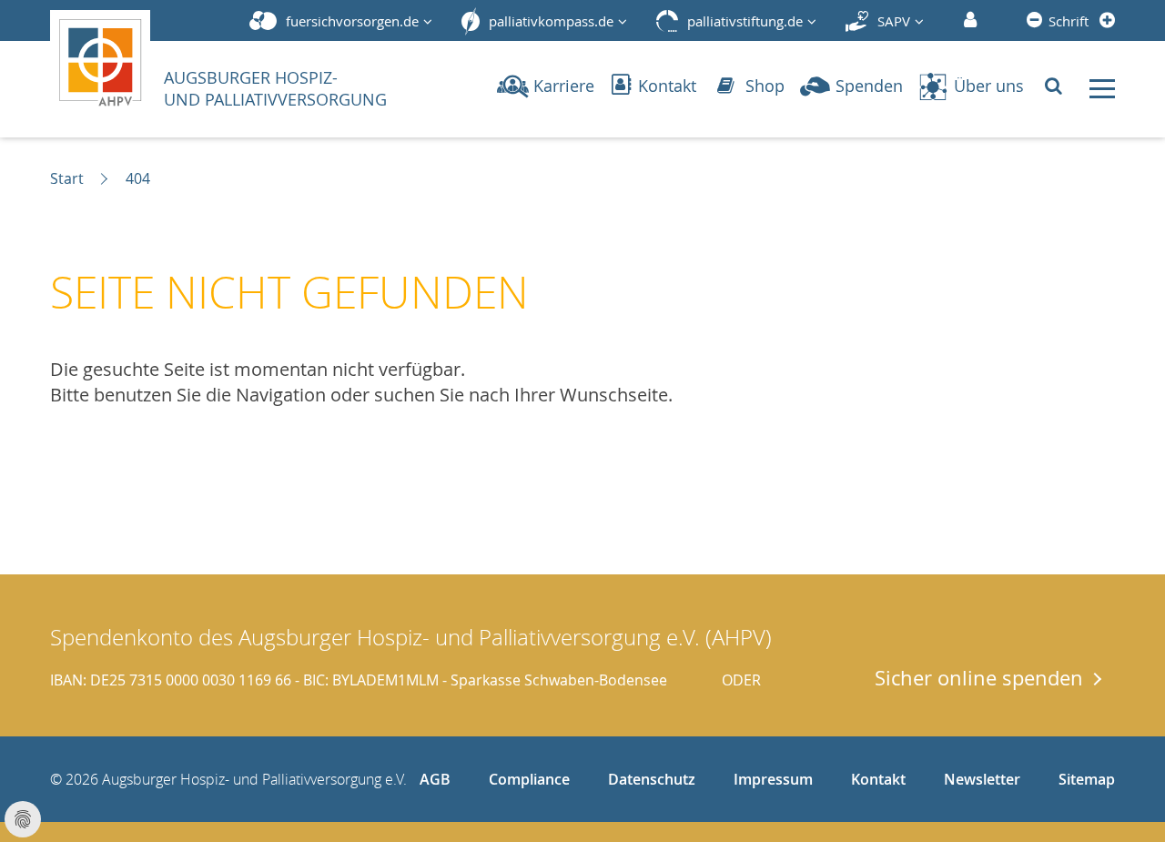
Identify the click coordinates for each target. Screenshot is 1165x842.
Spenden (869, 85)
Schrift (1068, 21)
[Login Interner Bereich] (968, 21)
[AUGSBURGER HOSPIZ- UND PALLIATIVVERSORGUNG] (105, 58)
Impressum (773, 779)
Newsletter (982, 779)
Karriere (563, 85)
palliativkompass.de (551, 21)
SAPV (893, 21)
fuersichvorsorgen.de (352, 21)
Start (67, 178)
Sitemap (1087, 779)
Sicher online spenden (979, 677)
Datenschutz (651, 779)
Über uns (989, 85)
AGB (435, 779)
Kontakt (664, 85)
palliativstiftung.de (745, 21)
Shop (763, 85)
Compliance (529, 779)
